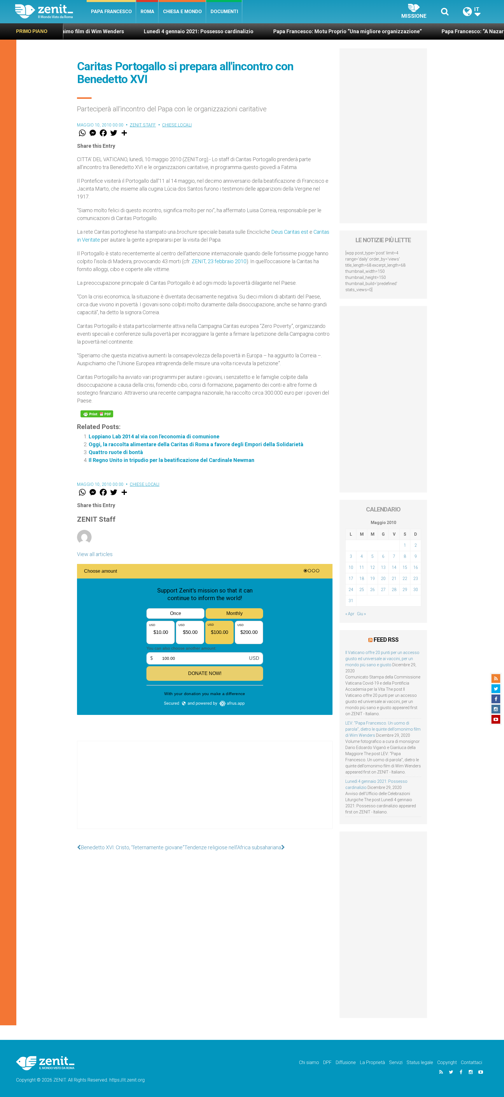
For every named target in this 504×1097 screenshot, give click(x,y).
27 (383, 589)
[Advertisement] (204, 790)
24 (351, 589)
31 (351, 600)
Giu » (361, 613)
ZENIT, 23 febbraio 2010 (219, 261)
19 (372, 578)
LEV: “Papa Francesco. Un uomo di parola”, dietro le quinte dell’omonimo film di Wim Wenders (383, 729)
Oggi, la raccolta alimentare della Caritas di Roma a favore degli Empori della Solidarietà (196, 444)
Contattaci (471, 1062)
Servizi (395, 1062)
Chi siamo (309, 1062)
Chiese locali (177, 125)
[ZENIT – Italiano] (51, 11)
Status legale (420, 1062)
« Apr (349, 613)
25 (361, 589)
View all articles (95, 554)
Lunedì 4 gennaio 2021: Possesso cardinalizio (158, 31)
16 (415, 567)
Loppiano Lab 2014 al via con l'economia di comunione (154, 436)
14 (394, 567)
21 (394, 578)
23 (415, 578)
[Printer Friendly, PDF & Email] (96, 413)
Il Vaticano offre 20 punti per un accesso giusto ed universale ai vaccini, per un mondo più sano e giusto (382, 658)
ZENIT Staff (143, 125)
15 (404, 567)
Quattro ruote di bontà (116, 452)
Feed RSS (386, 639)
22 (404, 578)
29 (404, 589)
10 (351, 567)
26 (372, 589)
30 (415, 589)
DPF (327, 1062)
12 (372, 567)
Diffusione (346, 1062)
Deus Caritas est (289, 232)
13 (383, 567)
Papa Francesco (111, 11)
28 (394, 589)
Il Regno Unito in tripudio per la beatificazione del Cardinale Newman (171, 460)
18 (361, 578)
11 (361, 567)
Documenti (224, 11)
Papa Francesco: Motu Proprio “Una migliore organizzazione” (306, 31)
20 (383, 578)
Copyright (447, 1062)
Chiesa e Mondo (182, 11)
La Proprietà (372, 1062)
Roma (147, 11)
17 (351, 578)
